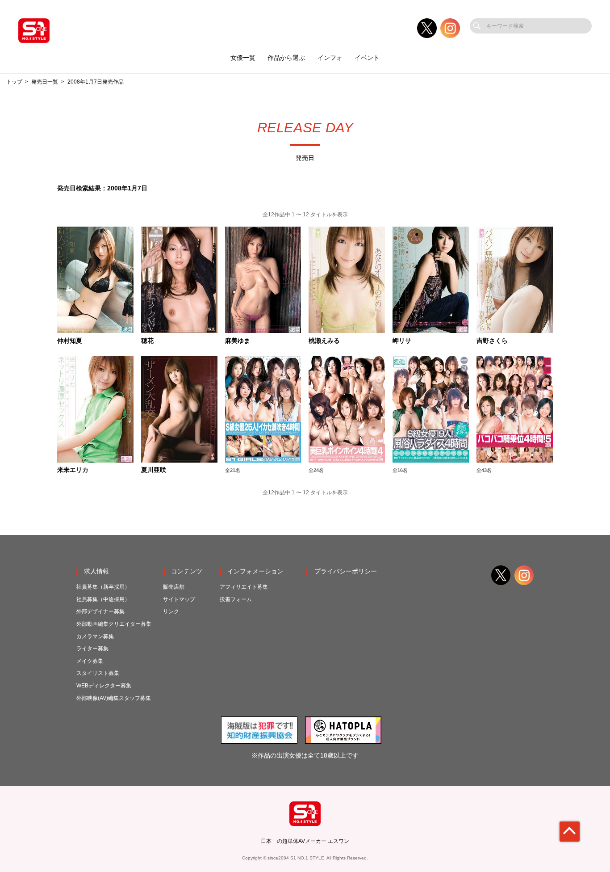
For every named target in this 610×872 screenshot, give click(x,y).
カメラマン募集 (95, 636)
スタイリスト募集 (97, 673)
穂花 (147, 341)
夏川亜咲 (153, 470)
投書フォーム (236, 599)
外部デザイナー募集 (100, 611)
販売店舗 (173, 587)
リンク (171, 611)
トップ (14, 82)
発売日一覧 (44, 82)
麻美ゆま (237, 341)
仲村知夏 (69, 341)
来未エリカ (72, 470)
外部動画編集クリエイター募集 (113, 624)
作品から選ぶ (286, 58)
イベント (367, 58)
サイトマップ (179, 599)
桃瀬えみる (324, 341)
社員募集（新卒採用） (103, 587)
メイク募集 (89, 661)
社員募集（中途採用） (103, 599)
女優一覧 (242, 58)
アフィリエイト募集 (244, 587)
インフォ (330, 58)
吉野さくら (492, 341)
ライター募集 (92, 648)
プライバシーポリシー (345, 571)
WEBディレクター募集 (103, 685)
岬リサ (402, 341)
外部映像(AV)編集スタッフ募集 (113, 698)
